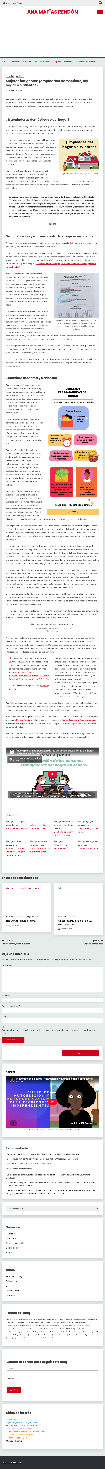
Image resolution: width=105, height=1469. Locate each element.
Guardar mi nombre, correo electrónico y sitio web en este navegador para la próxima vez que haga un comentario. (48, 1031)
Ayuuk (34, 1319)
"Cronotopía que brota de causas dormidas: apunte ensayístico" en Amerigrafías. (42, 1154)
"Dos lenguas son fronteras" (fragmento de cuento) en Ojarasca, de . (42, 1158)
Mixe (8, 1335)
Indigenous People (69, 1325)
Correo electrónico (11, 1006)
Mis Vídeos (17, 3)
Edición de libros (13, 1247)
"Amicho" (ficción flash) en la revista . (28, 1163)
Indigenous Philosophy (84, 1325)
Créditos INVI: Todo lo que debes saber (75, 922)
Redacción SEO (13, 1238)
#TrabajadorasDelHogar (20, 672)
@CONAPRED (15, 661)
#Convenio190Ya (17, 679)
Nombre (6, 995)
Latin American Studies (56, 1328)
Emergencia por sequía (88, 848)
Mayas (38, 1332)
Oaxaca (64, 1335)
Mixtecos (33, 1335)
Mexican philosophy (75, 1332)
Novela (57, 1335)
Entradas (10, 76)
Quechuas (10, 1338)
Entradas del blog (14, 1276)
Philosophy (73, 1335)
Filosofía (64, 1322)
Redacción (11, 1233)
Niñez (50, 1335)
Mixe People (16, 1335)
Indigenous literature (54, 1325)
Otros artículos (12, 815)
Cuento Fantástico (79, 1319)
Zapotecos (49, 1338)
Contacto (10, 1295)
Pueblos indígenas (86, 1335)
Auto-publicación (61, 848)
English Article (33, 916)
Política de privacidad (12, 1462)
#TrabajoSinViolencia (21, 675)
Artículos (20, 76)
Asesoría (10, 1252)
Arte (15, 1319)
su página (19, 737)
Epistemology (22, 1322)
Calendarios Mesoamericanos (48, 1319)
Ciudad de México (65, 1319)
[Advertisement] (52, 38)
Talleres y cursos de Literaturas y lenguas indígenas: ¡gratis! (15, 851)
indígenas (24, 1329)
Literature (80, 1328)
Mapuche (30, 1332)
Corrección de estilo (15, 1243)
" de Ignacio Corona (23, 1185)
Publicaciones (12, 1281)
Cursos (10, 1071)
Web (4, 1016)
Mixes (25, 1335)
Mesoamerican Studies (59, 1332)
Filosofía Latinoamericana (78, 1322)
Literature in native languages (15, 1332)
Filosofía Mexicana (12, 1325)
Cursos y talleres (13, 1290)
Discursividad (92, 1319)
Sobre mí (6, 3)
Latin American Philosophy (39, 1328)
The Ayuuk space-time (16, 828)
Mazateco (47, 1332)
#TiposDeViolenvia (40, 675)
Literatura (70, 1329)
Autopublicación (24, 1319)
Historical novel (25, 1325)
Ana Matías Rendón (52, 12)
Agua (8, 1319)
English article (11, 1322)
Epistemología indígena (37, 1322)
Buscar (80, 1053)
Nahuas (42, 1335)
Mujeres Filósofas (14, 1441)
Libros (9, 1286)
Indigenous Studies (12, 1328)
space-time (19, 1338)
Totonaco (28, 1338)
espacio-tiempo (53, 1322)
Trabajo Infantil (38, 1338)
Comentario (8, 965)
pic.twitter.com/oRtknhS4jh (37, 679)
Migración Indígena (90, 1332)
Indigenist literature (39, 1325)
